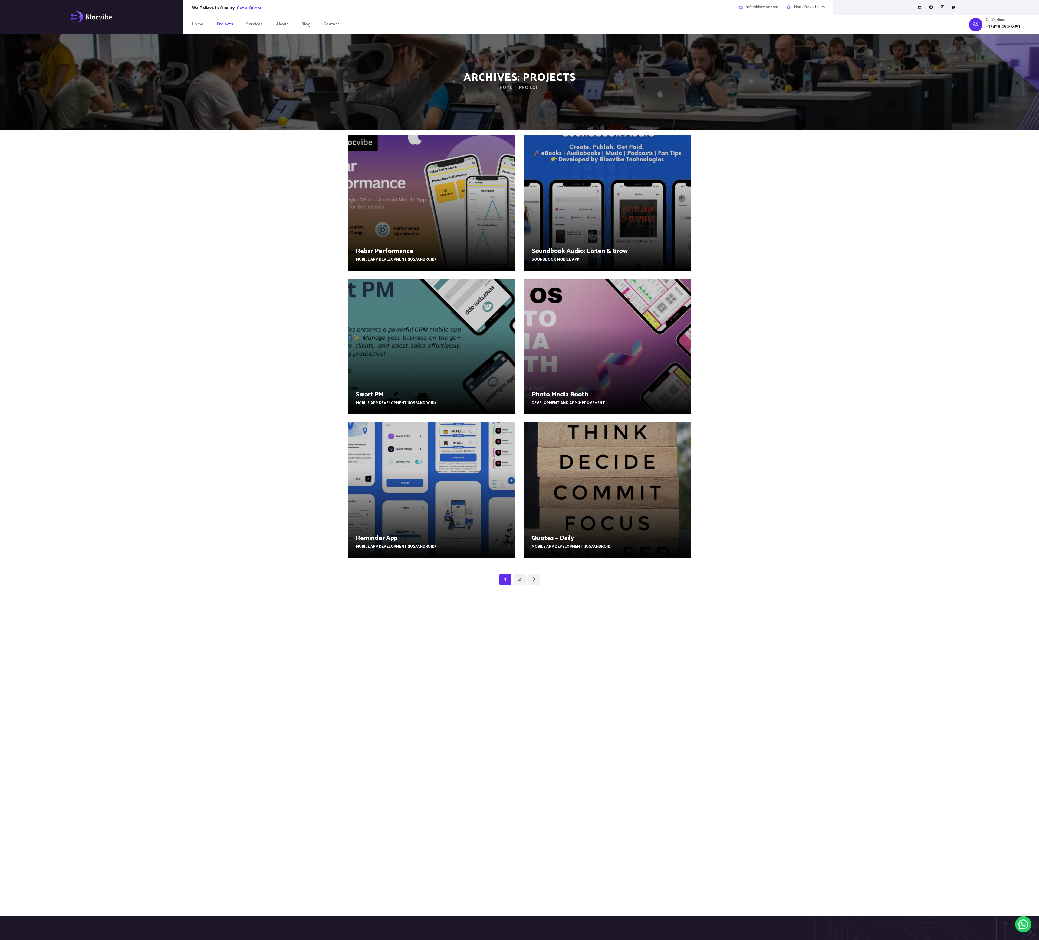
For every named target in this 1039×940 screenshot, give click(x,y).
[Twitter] (953, 7)
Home (197, 24)
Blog (305, 24)
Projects (225, 24)
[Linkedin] (919, 7)
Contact (331, 24)
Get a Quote (249, 8)
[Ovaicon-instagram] (942, 7)
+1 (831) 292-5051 (1003, 26)
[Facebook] (931, 7)
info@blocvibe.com (762, 7)
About (282, 24)
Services (254, 24)
